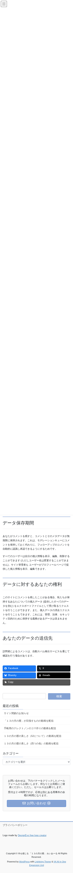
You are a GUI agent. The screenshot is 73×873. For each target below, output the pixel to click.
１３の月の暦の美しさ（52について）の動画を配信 (32, 736)
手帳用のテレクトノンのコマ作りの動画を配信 (30, 728)
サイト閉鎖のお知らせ (16, 713)
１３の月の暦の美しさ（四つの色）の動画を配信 (31, 743)
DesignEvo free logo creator (32, 835)
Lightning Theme (43, 861)
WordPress (24, 861)
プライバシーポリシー (15, 825)
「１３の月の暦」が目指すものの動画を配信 (29, 720)
